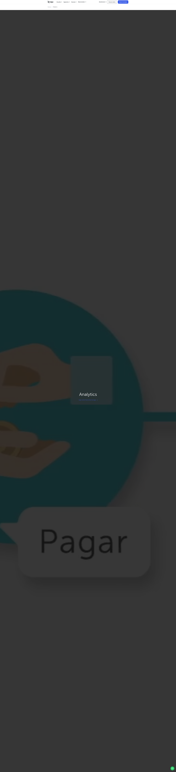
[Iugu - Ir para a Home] (50, 2)
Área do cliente (112, 2)
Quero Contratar (123, 2)
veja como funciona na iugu (87, 400)
